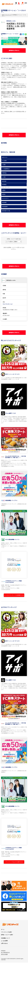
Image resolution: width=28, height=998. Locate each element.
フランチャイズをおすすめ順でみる (14, 861)
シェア (21, 34)
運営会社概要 (4, 954)
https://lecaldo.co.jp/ (8, 303)
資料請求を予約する (14, 50)
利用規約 (3, 950)
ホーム (2, 929)
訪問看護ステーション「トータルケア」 (10, 34)
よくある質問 (4, 940)
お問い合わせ (4, 943)
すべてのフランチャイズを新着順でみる (14, 594)
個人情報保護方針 (5, 952)
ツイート (23, 34)
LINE (26, 34)
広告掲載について (5, 937)
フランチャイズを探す (6, 931)
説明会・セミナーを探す (7, 934)
